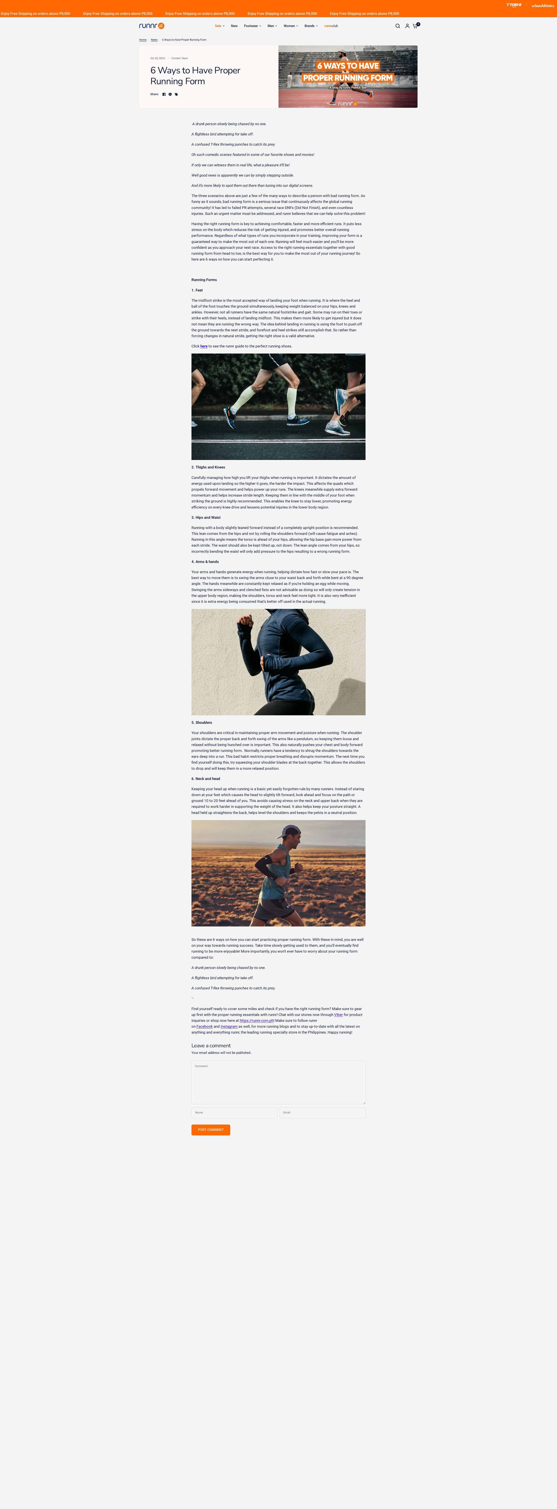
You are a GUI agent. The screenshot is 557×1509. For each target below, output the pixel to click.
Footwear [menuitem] (251, 26)
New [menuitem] (234, 26)
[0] (414, 26)
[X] (170, 94)
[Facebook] (164, 94)
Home (142, 39)
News (154, 39)
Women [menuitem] (289, 26)
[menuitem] (220, 26)
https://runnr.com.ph (256, 1020)
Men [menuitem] (271, 26)
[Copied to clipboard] (176, 94)
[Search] (397, 26)
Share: (154, 94)
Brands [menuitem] (310, 26)
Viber (338, 1014)
